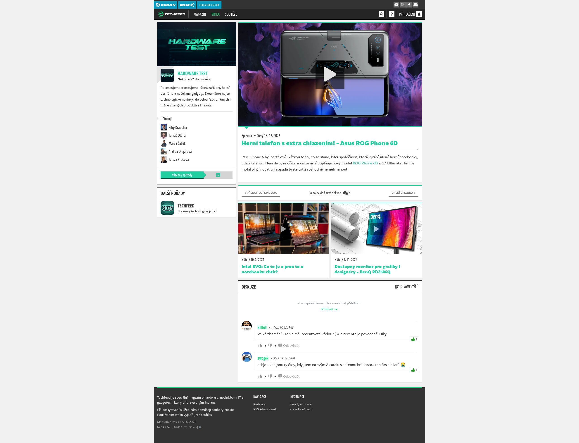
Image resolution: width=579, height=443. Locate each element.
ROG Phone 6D (365, 163)
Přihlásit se (329, 308)
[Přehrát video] (330, 74)
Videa (215, 14)
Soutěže (231, 14)
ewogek (263, 358)
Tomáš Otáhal (177, 135)
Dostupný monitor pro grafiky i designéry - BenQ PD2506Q (367, 269)
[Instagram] (403, 5)
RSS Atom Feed (264, 409)
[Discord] (415, 5)
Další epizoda (403, 192)
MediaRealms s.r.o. (171, 421)
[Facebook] (409, 5)
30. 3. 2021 (253, 259)
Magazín (200, 14)
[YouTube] (396, 5)
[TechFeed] (171, 14)
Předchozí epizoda (261, 192)
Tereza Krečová (178, 159)
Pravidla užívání (301, 409)
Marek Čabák (177, 143)
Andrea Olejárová (180, 151)
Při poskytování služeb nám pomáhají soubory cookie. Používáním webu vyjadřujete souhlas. (196, 412)
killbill (262, 327)
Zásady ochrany (301, 404)
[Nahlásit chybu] (200, 427)
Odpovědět (291, 345)
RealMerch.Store (209, 5)
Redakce (259, 404)
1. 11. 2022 (346, 259)
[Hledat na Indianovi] (381, 14)
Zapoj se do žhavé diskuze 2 (330, 193)
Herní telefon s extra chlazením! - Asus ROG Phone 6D (320, 143)
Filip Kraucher (177, 127)
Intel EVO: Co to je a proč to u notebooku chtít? (273, 269)
